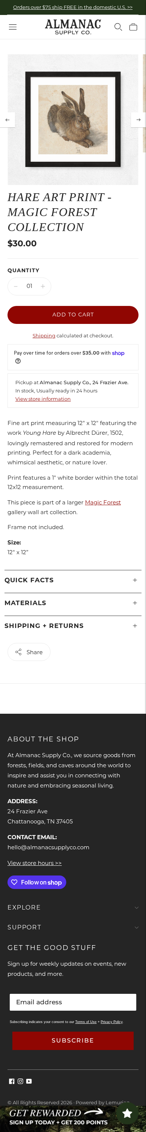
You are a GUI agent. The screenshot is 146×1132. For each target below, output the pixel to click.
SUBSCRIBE (73, 1040)
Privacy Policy (111, 1022)
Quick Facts (29, 580)
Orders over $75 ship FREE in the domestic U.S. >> (73, 7)
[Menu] (12, 27)
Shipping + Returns (44, 625)
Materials (25, 603)
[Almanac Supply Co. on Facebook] (12, 1082)
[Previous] (7, 119)
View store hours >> (34, 863)
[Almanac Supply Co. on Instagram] (20, 1082)
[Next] (138, 119)
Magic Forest (103, 502)
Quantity (23, 270)
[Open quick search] (118, 27)
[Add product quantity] (43, 286)
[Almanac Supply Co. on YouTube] (29, 1082)
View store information (43, 399)
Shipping (44, 336)
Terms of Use (86, 1022)
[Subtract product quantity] (16, 286)
